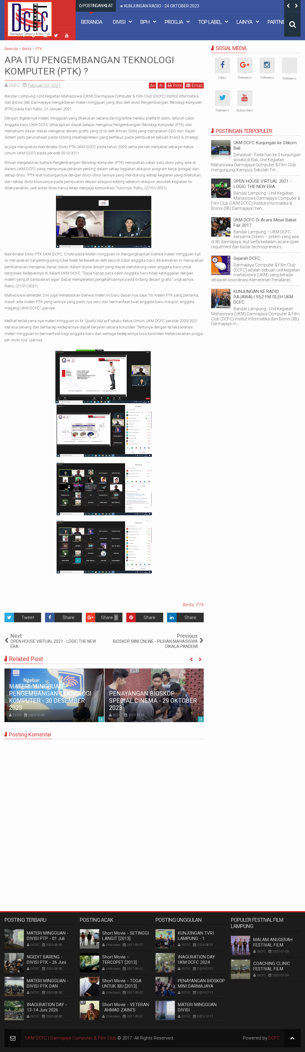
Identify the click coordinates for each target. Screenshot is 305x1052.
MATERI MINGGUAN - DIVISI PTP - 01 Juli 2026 (48, 938)
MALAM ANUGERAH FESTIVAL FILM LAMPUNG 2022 (272, 945)
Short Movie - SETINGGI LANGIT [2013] (125, 935)
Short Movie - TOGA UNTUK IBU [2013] (121, 983)
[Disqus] (104, 818)
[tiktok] (13, 32)
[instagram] (45, 35)
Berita (188, 604)
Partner (277, 22)
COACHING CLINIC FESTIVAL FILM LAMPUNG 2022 (271, 969)
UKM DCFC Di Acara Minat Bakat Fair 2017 (265, 222)
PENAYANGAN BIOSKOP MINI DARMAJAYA (201, 983)
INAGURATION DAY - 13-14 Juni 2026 (47, 1007)
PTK (200, 604)
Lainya (244, 22)
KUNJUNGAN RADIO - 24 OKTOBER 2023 (161, 6)
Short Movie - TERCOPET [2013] (119, 959)
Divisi (119, 22)
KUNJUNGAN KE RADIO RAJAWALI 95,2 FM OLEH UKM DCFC (263, 297)
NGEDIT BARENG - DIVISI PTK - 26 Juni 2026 (46, 962)
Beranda (91, 22)
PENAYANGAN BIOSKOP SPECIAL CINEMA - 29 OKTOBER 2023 (153, 700)
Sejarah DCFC (247, 258)
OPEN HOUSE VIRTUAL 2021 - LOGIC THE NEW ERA (263, 184)
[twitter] (56, 35)
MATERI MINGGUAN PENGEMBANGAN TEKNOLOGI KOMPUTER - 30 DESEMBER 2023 (50, 697)
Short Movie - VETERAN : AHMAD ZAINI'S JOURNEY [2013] (125, 1010)
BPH (145, 22)
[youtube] (66, 35)
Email (197, 85)
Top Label (210, 22)
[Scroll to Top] (292, 1038)
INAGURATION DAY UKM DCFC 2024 (196, 959)
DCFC (274, 1038)
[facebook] (24, 35)
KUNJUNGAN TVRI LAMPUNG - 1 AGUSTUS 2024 (196, 938)
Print (177, 85)
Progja (174, 22)
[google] (34, 35)
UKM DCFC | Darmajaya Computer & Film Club (70, 1038)
